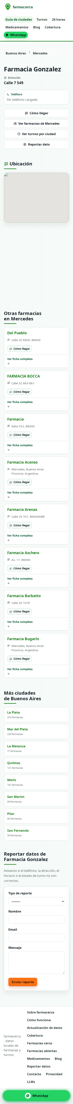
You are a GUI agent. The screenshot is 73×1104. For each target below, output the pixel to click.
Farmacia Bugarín (23, 638)
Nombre (14, 911)
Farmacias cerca (39, 1043)
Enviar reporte (23, 982)
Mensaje (14, 948)
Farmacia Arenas (22, 509)
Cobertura (53, 27)
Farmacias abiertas (42, 1051)
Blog (36, 27)
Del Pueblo (17, 332)
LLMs (31, 1082)
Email (12, 929)
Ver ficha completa (20, 361)
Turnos (42, 19)
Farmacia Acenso (22, 462)
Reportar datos (38, 1066)
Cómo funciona (39, 1020)
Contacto (34, 1074)
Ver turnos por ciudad (39, 134)
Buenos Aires (16, 53)
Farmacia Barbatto (24, 595)
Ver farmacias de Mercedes (39, 123)
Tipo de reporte (20, 893)
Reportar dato (39, 144)
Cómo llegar (39, 113)
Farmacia (15, 419)
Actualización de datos (44, 1028)
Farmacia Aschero (23, 552)
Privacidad (54, 1074)
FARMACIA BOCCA (23, 376)
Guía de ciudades (18, 19)
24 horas (58, 19)
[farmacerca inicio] (20, 7)
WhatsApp (18, 35)
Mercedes (40, 53)
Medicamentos (16, 27)
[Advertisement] (36, 266)
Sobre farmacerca (40, 1012)
